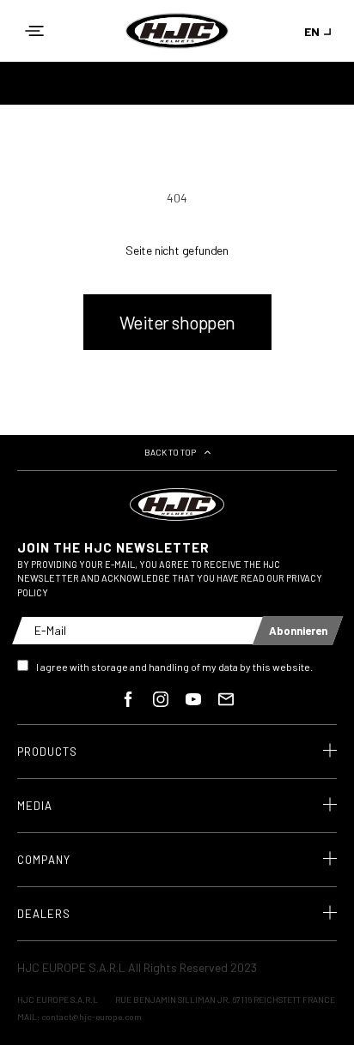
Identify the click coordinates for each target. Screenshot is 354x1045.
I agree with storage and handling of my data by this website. (174, 667)
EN (312, 31)
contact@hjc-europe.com (91, 1017)
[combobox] (320, 31)
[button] (34, 30)
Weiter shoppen (177, 322)
